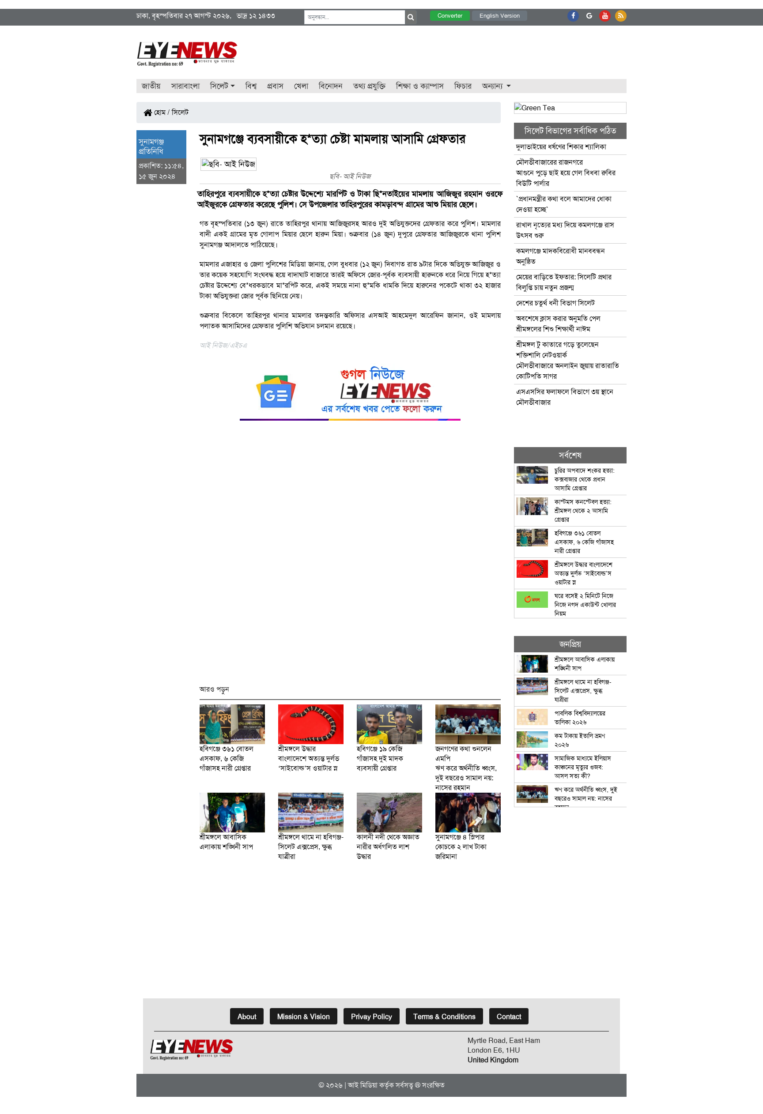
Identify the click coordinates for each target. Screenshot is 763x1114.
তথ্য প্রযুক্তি (369, 86)
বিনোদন (331, 86)
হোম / (161, 112)
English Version (500, 15)
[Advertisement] (350, 557)
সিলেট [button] (219, 86)
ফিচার (463, 86)
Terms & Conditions (444, 1016)
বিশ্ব (251, 86)
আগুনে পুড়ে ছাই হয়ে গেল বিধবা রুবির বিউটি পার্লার (566, 173)
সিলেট (180, 112)
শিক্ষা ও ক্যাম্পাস (420, 86)
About (247, 1016)
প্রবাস (275, 86)
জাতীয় (151, 86)
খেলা (301, 86)
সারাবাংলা (185, 86)
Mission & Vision (303, 1016)
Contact (509, 1016)
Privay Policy (371, 1016)
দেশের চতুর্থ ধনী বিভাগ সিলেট (555, 303)
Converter (450, 15)
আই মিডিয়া (363, 1085)
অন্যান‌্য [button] (493, 86)
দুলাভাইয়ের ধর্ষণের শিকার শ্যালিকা (561, 146)
